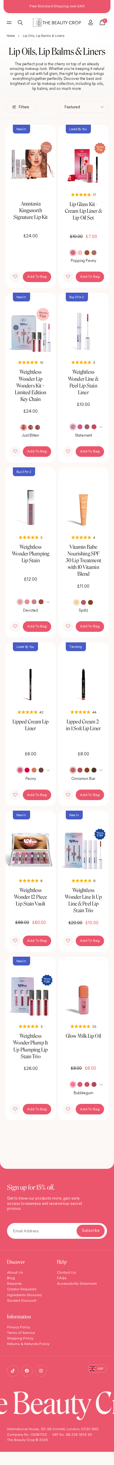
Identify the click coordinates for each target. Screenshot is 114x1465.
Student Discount (21, 1300)
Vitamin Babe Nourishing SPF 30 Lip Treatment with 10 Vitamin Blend (83, 560)
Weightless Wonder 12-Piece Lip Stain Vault (30, 897)
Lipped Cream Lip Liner (31, 724)
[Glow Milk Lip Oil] (83, 988)
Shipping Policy (20, 1338)
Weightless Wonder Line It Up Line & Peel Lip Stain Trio (83, 900)
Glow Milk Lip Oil (83, 1036)
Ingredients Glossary (24, 1295)
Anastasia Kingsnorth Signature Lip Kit (30, 210)
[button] (15, 277)
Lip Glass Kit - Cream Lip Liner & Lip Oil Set (83, 211)
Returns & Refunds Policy (28, 1344)
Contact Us (66, 1272)
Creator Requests (22, 1289)
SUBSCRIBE (91, 1231)
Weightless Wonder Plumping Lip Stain (30, 553)
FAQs (62, 1278)
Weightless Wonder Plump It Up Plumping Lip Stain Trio (30, 1046)
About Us (15, 1272)
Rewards (14, 1283)
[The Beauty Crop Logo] (57, 22)
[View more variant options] (101, 426)
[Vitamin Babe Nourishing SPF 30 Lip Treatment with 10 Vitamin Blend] (83, 499)
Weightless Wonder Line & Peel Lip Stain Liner (83, 382)
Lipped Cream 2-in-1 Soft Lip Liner (83, 724)
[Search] (20, 22)
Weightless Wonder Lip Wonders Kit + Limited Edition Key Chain (30, 385)
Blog (11, 1278)
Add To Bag (37, 276)
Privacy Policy (18, 1327)
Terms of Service (21, 1332)
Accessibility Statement (77, 1283)
